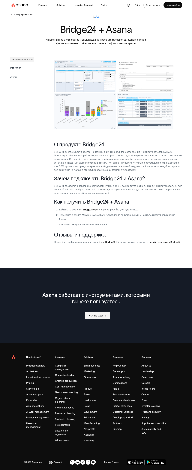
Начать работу (173, 5)
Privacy (145, 417)
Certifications (120, 382)
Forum (116, 388)
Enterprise (31, 400)
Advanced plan (34, 394)
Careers (145, 382)
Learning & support (84, 5)
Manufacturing (92, 423)
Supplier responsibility (153, 423)
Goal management (65, 386)
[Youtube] (93, 462)
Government (90, 411)
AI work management (37, 411)
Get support (119, 371)
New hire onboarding (66, 392)
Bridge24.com (90, 209)
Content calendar (64, 375)
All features (32, 371)
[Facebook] (88, 462)
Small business (92, 365)
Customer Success (123, 411)
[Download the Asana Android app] (155, 462)
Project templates (122, 406)
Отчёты (13, 77)
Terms (107, 462)
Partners (117, 423)
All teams (89, 440)
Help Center (119, 365)
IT (85, 382)
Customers (147, 377)
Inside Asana (148, 388)
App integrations (35, 406)
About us (146, 365)
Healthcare (90, 400)
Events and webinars (124, 400)
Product (88, 388)
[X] (72, 462)
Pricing (104, 5)
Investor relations (150, 406)
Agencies (89, 434)
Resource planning (65, 413)
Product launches (64, 407)
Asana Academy (121, 377)
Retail (87, 406)
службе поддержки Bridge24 (164, 242)
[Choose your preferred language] (128, 5)
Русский (58, 462)
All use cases (62, 440)
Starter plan (32, 388)
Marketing (89, 371)
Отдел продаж (153, 5)
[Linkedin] (77, 462)
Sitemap (117, 429)
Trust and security (151, 411)
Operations (90, 377)
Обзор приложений (23, 14)
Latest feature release (38, 377)
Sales (87, 394)
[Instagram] (82, 462)
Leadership (147, 371)
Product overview (35, 365)
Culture (145, 394)
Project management (37, 417)
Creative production (66, 380)
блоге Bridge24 (107, 242)
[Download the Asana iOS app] (136, 462)
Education (89, 417)
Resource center (121, 394)
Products (42, 5)
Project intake (62, 424)
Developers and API (123, 417)
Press (144, 400)
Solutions (61, 5)
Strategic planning (65, 419)
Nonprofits (89, 429)
